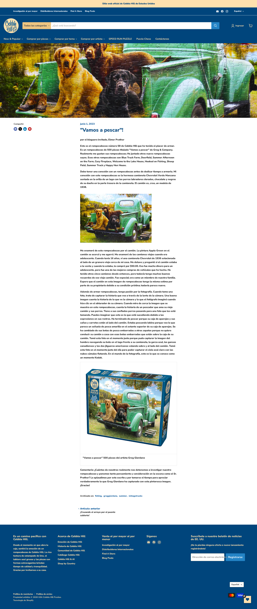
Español (237, 11)
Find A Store (76, 11)
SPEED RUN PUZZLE (120, 39)
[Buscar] (215, 25)
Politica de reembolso (23, 594)
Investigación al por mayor (25, 11)
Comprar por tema (65, 39)
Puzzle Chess (143, 39)
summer (123, 496)
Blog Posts (90, 11)
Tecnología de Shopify (23, 600)
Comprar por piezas (38, 39)
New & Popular (12, 39)
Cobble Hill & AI (66, 559)
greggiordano (110, 496)
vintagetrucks (135, 496)
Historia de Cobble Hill (70, 546)
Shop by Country (66, 563)
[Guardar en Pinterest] (30, 129)
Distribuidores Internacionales (54, 11)
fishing (98, 496)
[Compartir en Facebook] (15, 129)
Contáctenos (162, 39)
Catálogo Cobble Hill (69, 554)
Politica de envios (44, 594)
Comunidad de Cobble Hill (71, 550)
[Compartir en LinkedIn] (25, 129)
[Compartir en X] (20, 129)
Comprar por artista (92, 39)
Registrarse (235, 557)
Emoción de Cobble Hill (70, 541)
